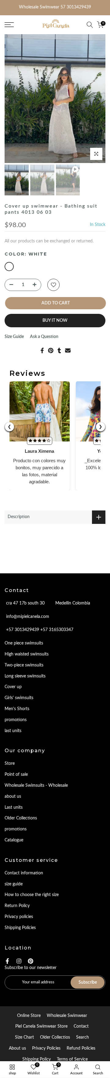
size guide (14, 884)
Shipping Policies (20, 928)
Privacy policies (19, 917)
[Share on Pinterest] (50, 350)
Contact (81, 1026)
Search (82, 1037)
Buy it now (55, 320)
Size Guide (14, 337)
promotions (16, 720)
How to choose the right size (32, 895)
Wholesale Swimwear (67, 1016)
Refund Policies (81, 1048)
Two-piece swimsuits (24, 665)
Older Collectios (55, 1037)
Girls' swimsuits (19, 698)
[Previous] (15, 99)
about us (13, 796)
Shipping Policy (36, 1059)
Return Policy (17, 906)
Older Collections (21, 818)
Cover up (13, 687)
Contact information (24, 873)
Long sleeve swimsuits (25, 676)
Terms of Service (72, 1059)
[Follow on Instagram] (19, 961)
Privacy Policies (46, 1048)
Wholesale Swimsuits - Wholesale (36, 785)
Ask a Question (44, 337)
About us (17, 1048)
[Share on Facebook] (42, 350)
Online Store (29, 1016)
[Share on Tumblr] (59, 350)
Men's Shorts (17, 709)
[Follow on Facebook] (7, 961)
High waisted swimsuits (27, 654)
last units (13, 731)
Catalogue (14, 840)
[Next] (95, 99)
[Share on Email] (68, 350)
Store (10, 763)
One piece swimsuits (24, 643)
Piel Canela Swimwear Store (41, 1026)
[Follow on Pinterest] (30, 961)
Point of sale (16, 774)
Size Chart (24, 1037)
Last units (14, 807)
